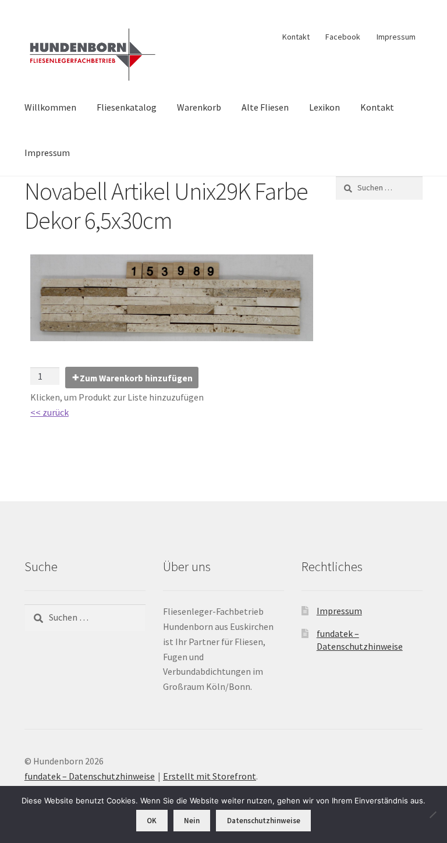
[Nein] (432, 814)
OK (152, 821)
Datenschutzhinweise (263, 821)
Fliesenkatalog (127, 107)
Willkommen (50, 107)
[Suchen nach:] (379, 187)
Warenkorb (199, 107)
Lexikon (324, 107)
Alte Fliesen (265, 107)
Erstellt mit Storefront (209, 776)
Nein (192, 821)
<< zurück (49, 412)
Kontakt (296, 36)
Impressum (396, 36)
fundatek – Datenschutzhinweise (89, 776)
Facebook (342, 36)
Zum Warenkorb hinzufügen (136, 378)
